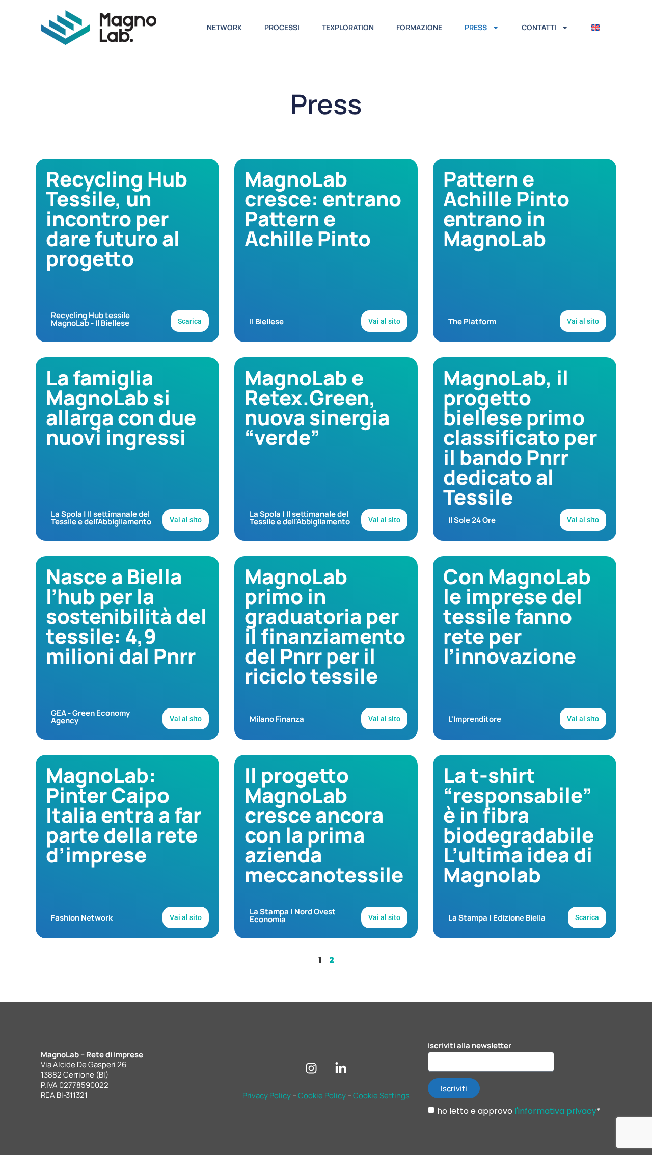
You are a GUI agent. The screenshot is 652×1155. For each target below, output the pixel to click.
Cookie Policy (322, 1095)
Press (476, 27)
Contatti (539, 27)
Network (224, 27)
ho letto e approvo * (519, 1111)
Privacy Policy (266, 1095)
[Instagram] (311, 1068)
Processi (282, 27)
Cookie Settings (381, 1095)
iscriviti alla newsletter (469, 1046)
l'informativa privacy (555, 1111)
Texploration (348, 27)
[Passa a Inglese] (595, 27)
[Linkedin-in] (341, 1068)
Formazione (419, 27)
